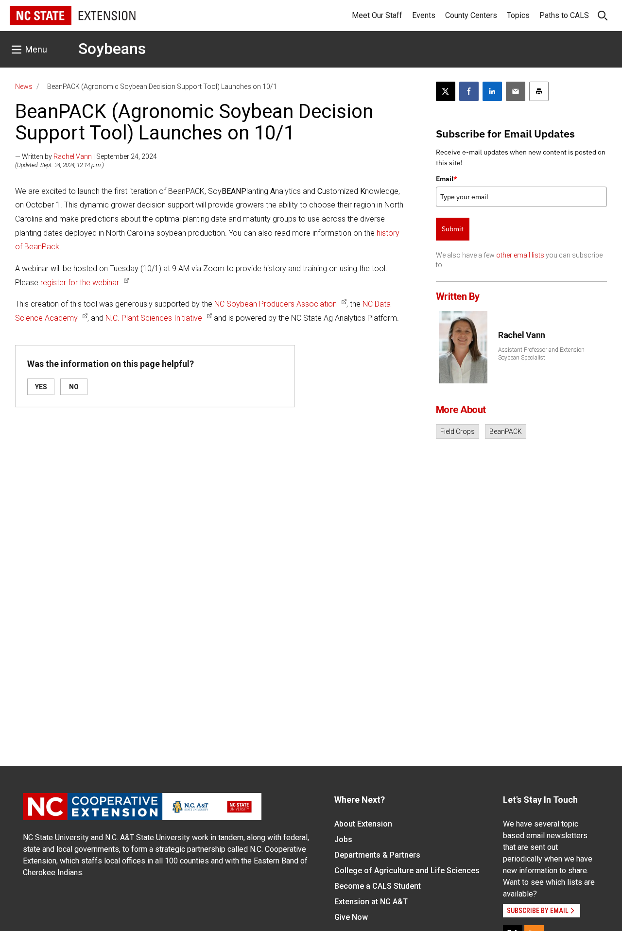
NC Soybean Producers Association (275, 304)
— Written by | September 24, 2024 (86, 156)
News (24, 86)
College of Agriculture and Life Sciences (407, 870)
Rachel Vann (72, 156)
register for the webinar (79, 282)
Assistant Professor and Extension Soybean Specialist (541, 353)
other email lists (520, 255)
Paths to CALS (564, 15)
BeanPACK (505, 431)
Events (423, 15)
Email (446, 178)
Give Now (351, 917)
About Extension (363, 823)
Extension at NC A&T (371, 901)
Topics (518, 15)
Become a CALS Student (377, 886)
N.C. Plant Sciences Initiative (153, 318)
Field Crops (457, 431)
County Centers (471, 15)
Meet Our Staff (377, 15)
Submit (453, 228)
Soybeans (112, 48)
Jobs (343, 839)
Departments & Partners (377, 855)
